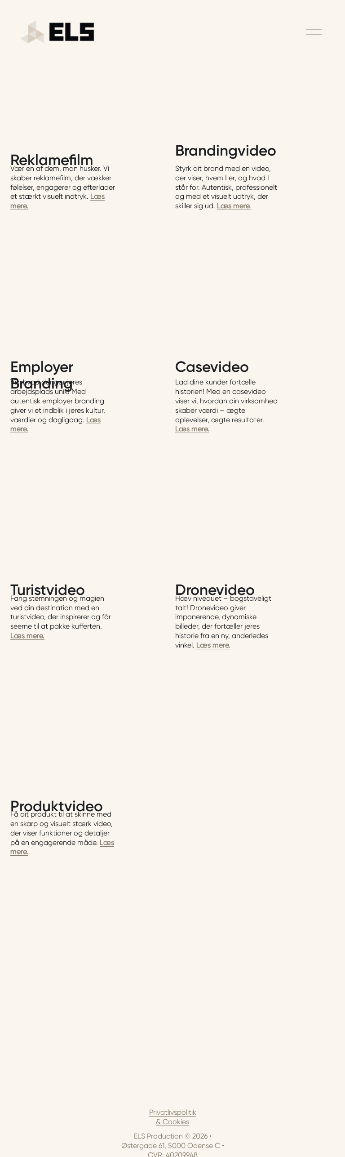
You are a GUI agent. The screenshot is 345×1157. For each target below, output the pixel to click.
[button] (90, 261)
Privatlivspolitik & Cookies (172, 1117)
